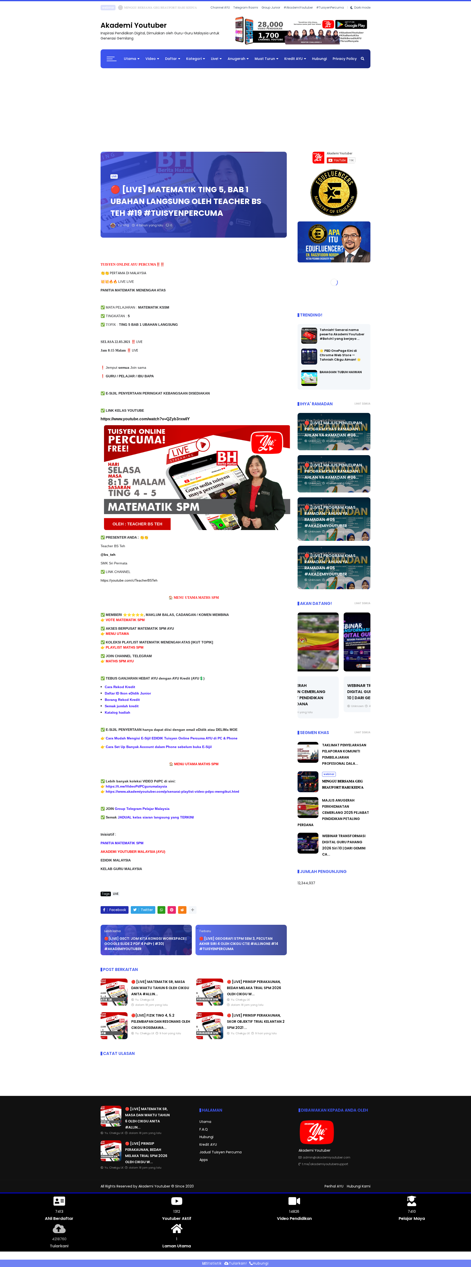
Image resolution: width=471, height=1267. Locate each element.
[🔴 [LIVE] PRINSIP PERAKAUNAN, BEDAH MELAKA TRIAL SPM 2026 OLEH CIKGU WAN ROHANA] (209, 1008)
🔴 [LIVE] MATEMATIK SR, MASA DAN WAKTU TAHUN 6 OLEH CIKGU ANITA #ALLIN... (180, 7)
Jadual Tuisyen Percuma (220, 1156)
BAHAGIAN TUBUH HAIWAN (341, 376)
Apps (203, 1163)
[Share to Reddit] (182, 914)
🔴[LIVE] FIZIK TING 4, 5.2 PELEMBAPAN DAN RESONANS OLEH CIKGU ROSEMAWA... (160, 1025)
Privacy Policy (345, 62)
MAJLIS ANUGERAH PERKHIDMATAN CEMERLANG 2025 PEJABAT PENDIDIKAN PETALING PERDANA (333, 816)
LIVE (104, 7)
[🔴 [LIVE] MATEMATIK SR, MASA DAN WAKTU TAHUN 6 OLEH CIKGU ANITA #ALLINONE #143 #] (113, 8)
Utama (130, 62)
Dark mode (362, 14)
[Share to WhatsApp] (161, 914)
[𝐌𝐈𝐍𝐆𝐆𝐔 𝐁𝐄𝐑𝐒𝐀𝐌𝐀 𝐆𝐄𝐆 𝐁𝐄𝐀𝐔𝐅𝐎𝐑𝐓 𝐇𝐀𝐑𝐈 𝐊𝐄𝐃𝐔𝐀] (308, 794)
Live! (214, 62)
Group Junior (271, 14)
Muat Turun (265, 62)
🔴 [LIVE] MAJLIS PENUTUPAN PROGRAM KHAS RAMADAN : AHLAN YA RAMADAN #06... (333, 433)
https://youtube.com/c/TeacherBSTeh (129, 584)
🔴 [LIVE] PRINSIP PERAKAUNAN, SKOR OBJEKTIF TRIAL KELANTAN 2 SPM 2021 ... (256, 1025)
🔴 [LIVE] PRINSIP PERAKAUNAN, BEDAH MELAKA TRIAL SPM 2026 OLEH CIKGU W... (254, 991)
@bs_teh (108, 558)
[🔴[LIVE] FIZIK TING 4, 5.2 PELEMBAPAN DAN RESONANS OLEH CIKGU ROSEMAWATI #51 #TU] (114, 1041)
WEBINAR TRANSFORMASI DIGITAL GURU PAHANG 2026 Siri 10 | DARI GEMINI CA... (333, 696)
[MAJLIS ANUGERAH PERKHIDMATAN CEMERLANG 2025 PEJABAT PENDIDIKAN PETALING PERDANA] (308, 820)
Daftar (171, 62)
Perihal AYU (334, 1190)
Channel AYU (220, 14)
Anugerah (236, 62)
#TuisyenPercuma (330, 14)
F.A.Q (203, 1133)
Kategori (194, 62)
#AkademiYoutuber (298, 14)
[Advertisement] (235, 111)
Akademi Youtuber (134, 29)
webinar (329, 778)
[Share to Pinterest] (172, 914)
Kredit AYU (293, 62)
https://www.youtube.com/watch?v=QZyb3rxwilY (145, 423)
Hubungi (319, 62)
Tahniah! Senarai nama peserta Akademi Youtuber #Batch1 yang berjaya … (342, 338)
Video (150, 62)
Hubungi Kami (358, 1190)
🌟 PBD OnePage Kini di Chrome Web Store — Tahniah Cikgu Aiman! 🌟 (340, 359)
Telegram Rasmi (245, 14)
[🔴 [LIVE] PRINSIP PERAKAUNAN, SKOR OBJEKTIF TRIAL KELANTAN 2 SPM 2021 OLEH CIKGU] (209, 1041)
